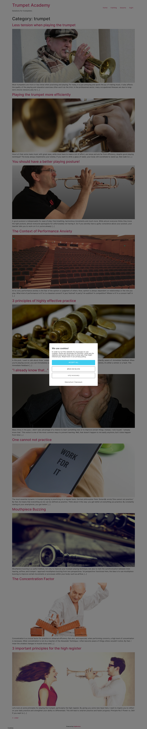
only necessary (73, 375)
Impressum (78, 382)
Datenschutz (69, 382)
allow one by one (73, 369)
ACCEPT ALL (73, 362)
